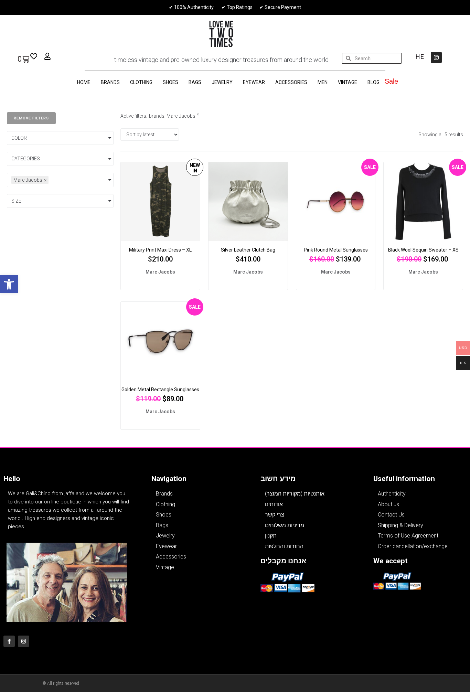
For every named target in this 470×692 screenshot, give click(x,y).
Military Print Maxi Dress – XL (160, 250)
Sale (391, 81)
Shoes (170, 82)
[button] (9, 284)
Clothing (141, 82)
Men (323, 82)
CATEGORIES (25, 158)
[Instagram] (436, 57)
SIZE (16, 201)
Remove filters (31, 118)
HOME (83, 82)
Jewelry (222, 82)
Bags (195, 82)
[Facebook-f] (9, 641)
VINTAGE (347, 82)
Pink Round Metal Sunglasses (336, 250)
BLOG (373, 82)
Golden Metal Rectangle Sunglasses (160, 389)
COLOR (19, 138)
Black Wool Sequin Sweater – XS (423, 250)
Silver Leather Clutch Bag (248, 250)
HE (419, 57)
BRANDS (110, 82)
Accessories (291, 82)
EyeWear (254, 82)
